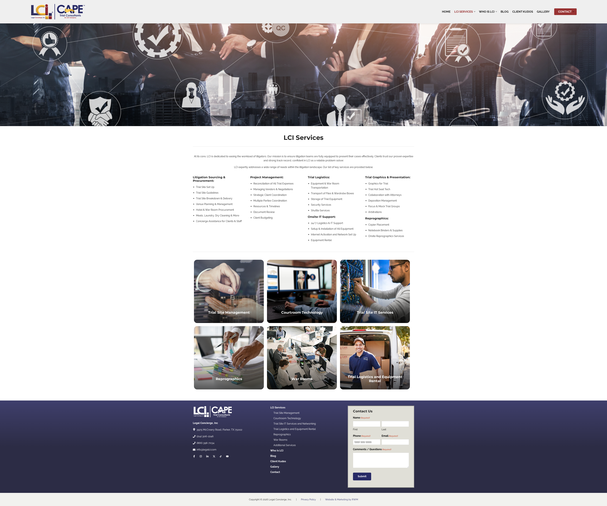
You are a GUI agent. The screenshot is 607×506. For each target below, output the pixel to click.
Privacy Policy (308, 499)
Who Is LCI (276, 450)
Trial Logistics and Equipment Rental (294, 429)
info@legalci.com (206, 449)
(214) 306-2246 (205, 436)
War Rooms (280, 439)
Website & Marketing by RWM (341, 499)
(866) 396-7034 (205, 442)
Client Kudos (278, 461)
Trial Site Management (286, 412)
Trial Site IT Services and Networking (294, 423)
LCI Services (277, 407)
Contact (275, 472)
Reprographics (282, 434)
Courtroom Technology (287, 418)
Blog (273, 455)
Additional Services (284, 445)
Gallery (274, 466)
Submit (362, 476)
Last (384, 429)
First (355, 429)
